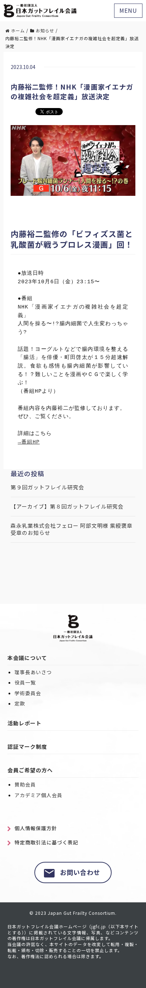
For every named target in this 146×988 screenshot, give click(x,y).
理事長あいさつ (33, 672)
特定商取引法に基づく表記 (46, 842)
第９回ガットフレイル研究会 (47, 487)
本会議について (27, 657)
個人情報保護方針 (36, 828)
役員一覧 (25, 682)
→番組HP (29, 442)
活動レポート (24, 723)
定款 (20, 703)
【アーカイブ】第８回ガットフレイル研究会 (67, 506)
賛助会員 (25, 784)
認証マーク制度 (27, 746)
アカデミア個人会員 (38, 795)
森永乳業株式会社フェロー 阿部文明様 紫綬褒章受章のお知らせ (72, 529)
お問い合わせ (80, 872)
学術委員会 (28, 693)
